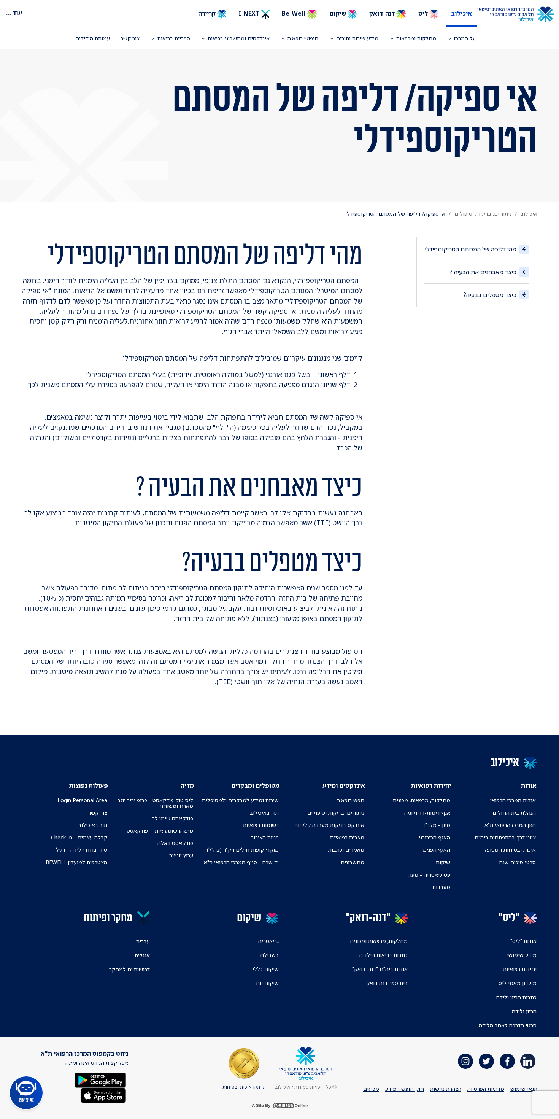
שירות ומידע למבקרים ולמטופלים (240, 800)
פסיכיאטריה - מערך (428, 874)
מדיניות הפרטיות (485, 1088)
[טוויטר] (486, 1061)
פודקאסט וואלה (175, 843)
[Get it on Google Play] (100, 1079)
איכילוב (461, 13)
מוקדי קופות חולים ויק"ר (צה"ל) (243, 849)
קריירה (207, 13)
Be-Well (294, 13)
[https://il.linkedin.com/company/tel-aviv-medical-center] (527, 1061)
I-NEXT (249, 13)
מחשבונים (352, 862)
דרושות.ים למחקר (129, 969)
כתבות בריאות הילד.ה (383, 954)
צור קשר (130, 38)
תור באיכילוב (264, 812)
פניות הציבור (265, 837)
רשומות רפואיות (261, 824)
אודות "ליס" (523, 940)
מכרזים (371, 1088)
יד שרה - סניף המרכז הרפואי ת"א (241, 862)
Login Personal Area (82, 800)
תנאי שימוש (523, 1088)
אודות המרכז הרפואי (513, 800)
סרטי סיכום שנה (517, 862)
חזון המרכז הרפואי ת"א (510, 824)
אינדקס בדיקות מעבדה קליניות (329, 824)
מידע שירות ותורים (357, 38)
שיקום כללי (266, 969)
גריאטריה (268, 940)
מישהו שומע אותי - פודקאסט (160, 830)
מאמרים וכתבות (346, 849)
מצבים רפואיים (347, 837)
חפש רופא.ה (350, 800)
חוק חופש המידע (404, 1088)
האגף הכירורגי (434, 837)
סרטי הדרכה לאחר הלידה (508, 1025)
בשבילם (269, 954)
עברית (143, 941)
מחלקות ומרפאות (416, 38)
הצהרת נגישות (445, 1088)
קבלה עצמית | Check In (79, 837)
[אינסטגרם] (465, 1061)
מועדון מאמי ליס (518, 983)
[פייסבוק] (507, 1061)
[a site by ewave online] (279, 1105)
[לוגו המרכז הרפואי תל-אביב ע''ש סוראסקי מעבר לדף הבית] (521, 15)
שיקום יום (267, 983)
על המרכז (465, 38)
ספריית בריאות (173, 38)
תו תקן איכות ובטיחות (244, 1087)
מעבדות (441, 886)
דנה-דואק (382, 13)
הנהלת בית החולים (514, 812)
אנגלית (142, 955)
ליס (423, 13)
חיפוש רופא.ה (302, 38)
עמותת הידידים (92, 38)
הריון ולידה (524, 1011)
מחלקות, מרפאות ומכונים (379, 940)
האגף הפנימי (435, 849)
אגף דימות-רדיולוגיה (427, 812)
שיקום (338, 13)
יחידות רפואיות (520, 969)
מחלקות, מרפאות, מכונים (421, 800)
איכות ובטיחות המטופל (510, 849)
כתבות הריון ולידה (516, 997)
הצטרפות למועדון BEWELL (76, 862)
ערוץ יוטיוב (181, 855)
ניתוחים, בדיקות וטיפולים (482, 213)
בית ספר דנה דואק (387, 983)
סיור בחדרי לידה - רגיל (81, 849)
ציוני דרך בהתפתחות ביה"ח (505, 837)
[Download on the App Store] (103, 1094)
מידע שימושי (522, 954)
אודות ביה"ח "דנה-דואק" (380, 969)
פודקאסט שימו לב (172, 818)
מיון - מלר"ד (436, 824)
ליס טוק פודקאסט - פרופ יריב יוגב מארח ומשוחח (155, 802)
